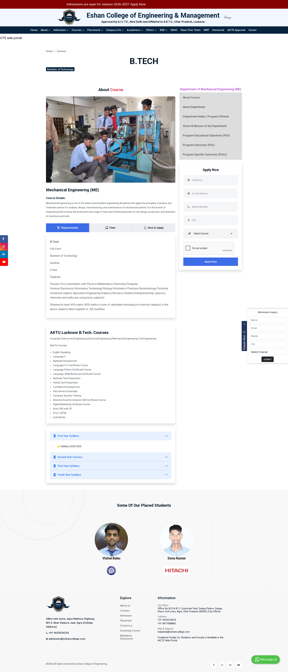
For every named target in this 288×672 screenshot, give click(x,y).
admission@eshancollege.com (67, 638)
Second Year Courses (69, 457)
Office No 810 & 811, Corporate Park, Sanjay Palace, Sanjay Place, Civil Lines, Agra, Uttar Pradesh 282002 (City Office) (190, 610)
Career (252, 30)
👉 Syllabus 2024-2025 (69, 446)
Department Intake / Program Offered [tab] (206, 116)
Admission (60, 30)
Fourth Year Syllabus (69, 474)
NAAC (174, 30)
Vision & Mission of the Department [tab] (204, 126)
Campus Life (113, 30)
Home (34, 30)
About (44, 30)
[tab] (67, 227)
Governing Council (130, 630)
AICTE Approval (236, 30)
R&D (162, 30)
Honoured (218, 30)
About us (125, 605)
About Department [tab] (194, 107)
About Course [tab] (191, 97)
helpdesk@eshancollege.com (174, 631)
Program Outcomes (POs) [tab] (199, 145)
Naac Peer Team (190, 30)
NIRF (206, 30)
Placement (93, 30)
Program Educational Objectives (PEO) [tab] (206, 135)
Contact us (126, 625)
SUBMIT (268, 359)
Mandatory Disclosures (126, 637)
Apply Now (210, 261)
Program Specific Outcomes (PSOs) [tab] (205, 154)
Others (150, 30)
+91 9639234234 (59, 632)
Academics (133, 30)
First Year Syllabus (68, 435)
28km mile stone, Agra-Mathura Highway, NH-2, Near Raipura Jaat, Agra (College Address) (70, 622)
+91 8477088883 (167, 623)
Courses (77, 30)
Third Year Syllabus (68, 466)
